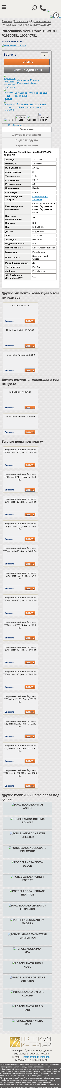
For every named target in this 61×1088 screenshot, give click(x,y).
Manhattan (28, 938)
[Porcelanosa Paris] (27, 1006)
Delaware (27, 851)
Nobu (21, 24)
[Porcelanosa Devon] (27, 862)
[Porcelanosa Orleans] (27, 977)
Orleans (27, 981)
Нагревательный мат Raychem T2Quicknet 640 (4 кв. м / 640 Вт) (20, 599)
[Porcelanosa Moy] (27, 949)
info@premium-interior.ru (36, 1057)
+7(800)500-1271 (37, 1060)
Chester (27, 837)
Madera (27, 923)
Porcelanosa (21, 21)
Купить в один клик (27, 70)
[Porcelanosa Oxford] (27, 992)
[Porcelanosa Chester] (27, 833)
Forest (27, 880)
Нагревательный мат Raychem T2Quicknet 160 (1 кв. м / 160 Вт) (20, 451)
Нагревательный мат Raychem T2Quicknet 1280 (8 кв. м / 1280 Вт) (20, 724)
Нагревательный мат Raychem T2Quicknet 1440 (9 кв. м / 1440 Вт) (20, 748)
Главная (7, 21)
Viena (27, 1024)
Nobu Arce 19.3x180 (20, 305)
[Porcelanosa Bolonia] (27, 819)
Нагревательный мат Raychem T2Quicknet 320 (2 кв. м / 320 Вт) (20, 500)
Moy (27, 952)
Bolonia (27, 822)
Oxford (27, 995)
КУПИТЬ (29, 321)
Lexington (27, 909)
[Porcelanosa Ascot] (27, 804)
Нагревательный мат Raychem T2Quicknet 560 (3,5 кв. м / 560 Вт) (20, 576)
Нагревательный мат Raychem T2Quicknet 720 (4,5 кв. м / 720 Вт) (20, 625)
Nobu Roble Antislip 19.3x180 (20, 355)
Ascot (27, 808)
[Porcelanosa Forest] (27, 876)
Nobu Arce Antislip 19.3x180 (20, 330)
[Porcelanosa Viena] (27, 1021)
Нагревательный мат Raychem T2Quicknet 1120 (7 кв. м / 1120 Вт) (20, 699)
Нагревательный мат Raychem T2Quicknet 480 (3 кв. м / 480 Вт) (20, 549)
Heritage (27, 894)
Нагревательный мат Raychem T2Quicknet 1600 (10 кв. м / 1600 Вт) (20, 773)
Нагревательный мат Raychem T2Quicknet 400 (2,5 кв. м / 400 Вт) (20, 526)
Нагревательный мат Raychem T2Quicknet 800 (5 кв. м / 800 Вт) (20, 648)
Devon (27, 865)
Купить (27, 62)
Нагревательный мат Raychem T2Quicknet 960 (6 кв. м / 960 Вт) (20, 673)
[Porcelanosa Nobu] (27, 963)
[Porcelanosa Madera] (27, 920)
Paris (27, 1010)
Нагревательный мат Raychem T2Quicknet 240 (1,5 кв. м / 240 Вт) (20, 477)
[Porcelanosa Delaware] (27, 848)
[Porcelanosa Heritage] (28, 891)
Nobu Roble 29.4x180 (20, 392)
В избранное (15, 125)
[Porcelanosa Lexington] (27, 905)
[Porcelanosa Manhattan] (27, 934)
